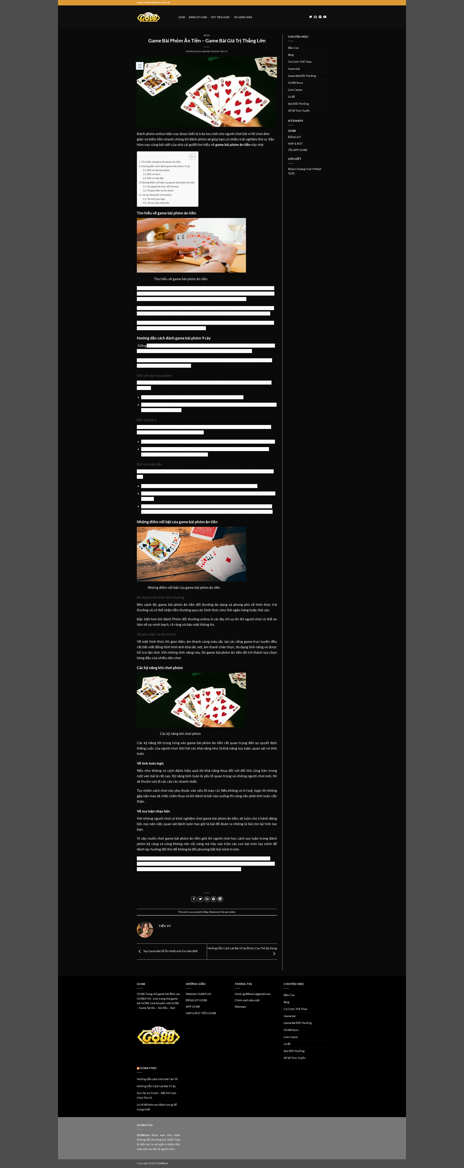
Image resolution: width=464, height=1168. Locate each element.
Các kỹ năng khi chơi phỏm (156, 194)
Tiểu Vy (224, 51)
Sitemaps (240, 1006)
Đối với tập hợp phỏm (158, 170)
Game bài (294, 68)
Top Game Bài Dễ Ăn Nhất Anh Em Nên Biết (170, 951)
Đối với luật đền (155, 178)
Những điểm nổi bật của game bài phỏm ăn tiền (168, 182)
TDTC (291, 173)
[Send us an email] (315, 17)
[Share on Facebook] (194, 899)
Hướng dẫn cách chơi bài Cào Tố (157, 1079)
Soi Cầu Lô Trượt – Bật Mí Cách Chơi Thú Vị (156, 1095)
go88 (193, 145)
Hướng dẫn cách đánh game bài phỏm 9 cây (166, 166)
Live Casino (295, 89)
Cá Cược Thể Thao (300, 61)
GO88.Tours (295, 82)
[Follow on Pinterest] (320, 17)
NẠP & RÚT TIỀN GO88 (201, 1013)
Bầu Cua (293, 47)
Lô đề (291, 96)
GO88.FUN (144, 998)
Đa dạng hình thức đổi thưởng (162, 186)
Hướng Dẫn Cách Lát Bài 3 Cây (156, 1086)
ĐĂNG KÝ (294, 137)
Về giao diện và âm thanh (160, 190)
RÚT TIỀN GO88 (220, 17)
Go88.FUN (204, 993)
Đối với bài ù (153, 174)
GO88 (182, 17)
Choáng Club (303, 169)
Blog (207, 35)
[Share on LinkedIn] (220, 899)
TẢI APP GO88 (297, 150)
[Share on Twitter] (200, 899)
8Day (291, 169)
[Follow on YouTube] (324, 17)
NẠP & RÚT (295, 143)
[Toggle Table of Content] (191, 156)
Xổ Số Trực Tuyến (299, 110)
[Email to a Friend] (207, 899)
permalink (230, 911)
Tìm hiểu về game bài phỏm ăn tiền (161, 161)
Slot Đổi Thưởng (298, 103)
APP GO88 (193, 1006)
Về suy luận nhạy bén (158, 202)
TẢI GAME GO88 (243, 17)
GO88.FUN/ (148, 1068)
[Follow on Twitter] (310, 17)
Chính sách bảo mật (247, 1000)
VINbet (316, 169)
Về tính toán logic (156, 199)
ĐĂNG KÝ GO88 (198, 17)
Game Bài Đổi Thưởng (302, 75)
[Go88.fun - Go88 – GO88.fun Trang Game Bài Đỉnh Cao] (155, 17)
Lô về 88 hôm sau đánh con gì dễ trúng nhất (157, 1107)
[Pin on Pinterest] (214, 899)
